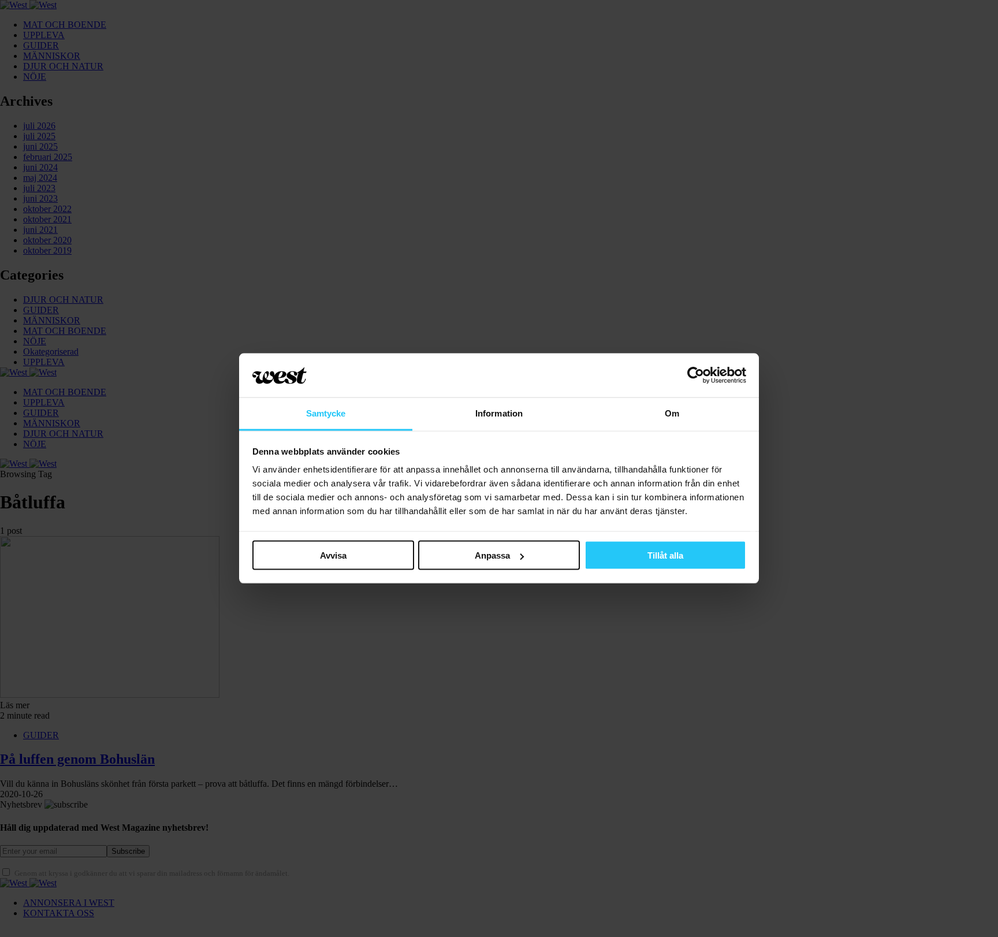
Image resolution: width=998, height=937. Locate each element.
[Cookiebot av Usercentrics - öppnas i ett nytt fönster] (695, 375)
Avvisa (333, 555)
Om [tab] (672, 413)
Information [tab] (499, 413)
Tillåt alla (665, 555)
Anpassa (492, 555)
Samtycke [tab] (326, 413)
